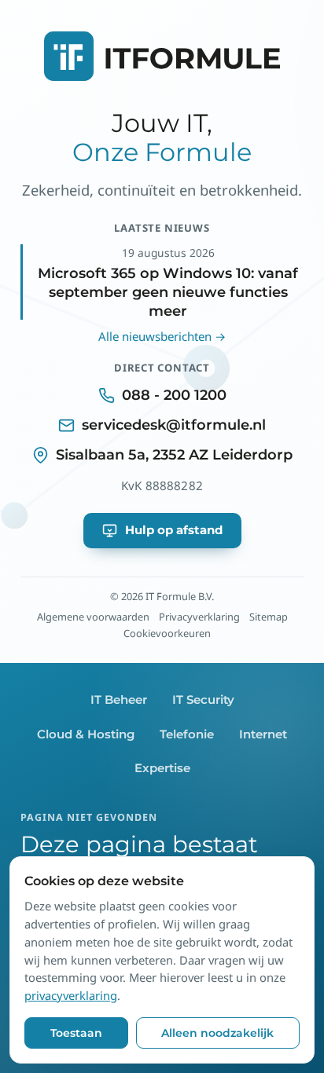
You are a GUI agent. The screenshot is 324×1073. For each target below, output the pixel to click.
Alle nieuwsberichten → (162, 336)
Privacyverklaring (199, 617)
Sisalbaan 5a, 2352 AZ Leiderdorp (174, 454)
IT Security (203, 700)
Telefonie (187, 734)
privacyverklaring (70, 995)
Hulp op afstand (174, 529)
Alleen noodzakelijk (217, 1033)
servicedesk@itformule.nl (174, 424)
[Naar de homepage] (162, 70)
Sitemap (268, 617)
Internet (263, 734)
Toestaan (76, 1033)
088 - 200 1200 (174, 394)
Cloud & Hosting (85, 734)
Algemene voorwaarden (93, 617)
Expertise (162, 768)
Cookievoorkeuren (167, 633)
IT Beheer (118, 700)
